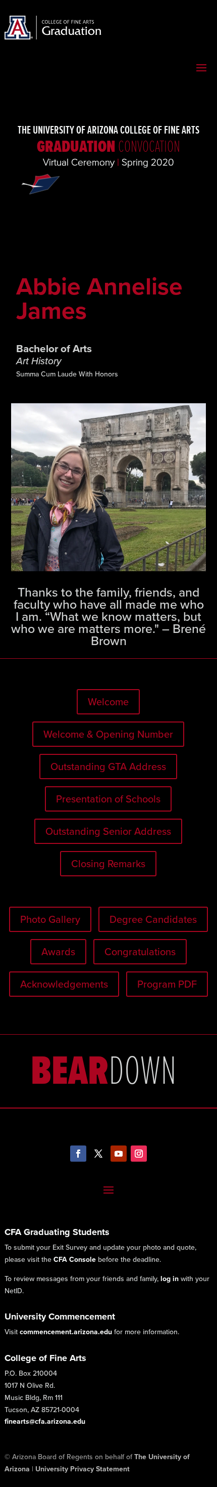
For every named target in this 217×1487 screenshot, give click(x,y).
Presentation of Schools (108, 798)
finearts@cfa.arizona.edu (45, 1421)
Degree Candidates (153, 919)
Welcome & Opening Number (108, 734)
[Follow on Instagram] (139, 1153)
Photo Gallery (50, 919)
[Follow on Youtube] (119, 1153)
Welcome (108, 701)
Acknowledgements (64, 984)
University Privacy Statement (82, 1469)
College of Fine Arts (45, 1358)
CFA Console (74, 1259)
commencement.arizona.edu (66, 1332)
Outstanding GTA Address (108, 766)
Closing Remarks (108, 863)
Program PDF (167, 984)
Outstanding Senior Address (108, 831)
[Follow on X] (98, 1153)
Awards (58, 951)
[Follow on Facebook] (78, 1153)
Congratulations (140, 951)
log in (169, 1278)
